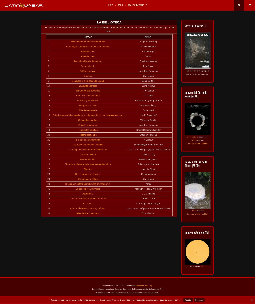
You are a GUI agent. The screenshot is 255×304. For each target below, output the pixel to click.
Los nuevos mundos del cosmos (88, 145)
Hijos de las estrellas (88, 130)
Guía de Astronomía (87, 110)
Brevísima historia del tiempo (87, 61)
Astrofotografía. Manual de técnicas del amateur (87, 46)
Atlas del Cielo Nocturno (87, 213)
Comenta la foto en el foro (198, 144)
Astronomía (87, 194)
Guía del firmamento (87, 125)
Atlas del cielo (87, 51)
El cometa (88, 203)
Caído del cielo (88, 66)
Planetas (88, 169)
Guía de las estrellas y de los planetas (88, 199)
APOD (194, 140)
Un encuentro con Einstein (87, 174)
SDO (202, 266)
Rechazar (199, 300)
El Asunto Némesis (88, 86)
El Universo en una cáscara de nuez (88, 42)
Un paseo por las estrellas (88, 189)
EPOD (194, 210)
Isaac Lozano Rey (144, 286)
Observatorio (192, 137)
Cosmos (88, 76)
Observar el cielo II (88, 159)
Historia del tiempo (88, 135)
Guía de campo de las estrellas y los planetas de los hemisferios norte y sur (87, 115)
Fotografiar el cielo (88, 105)
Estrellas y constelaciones (88, 96)
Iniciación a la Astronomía (88, 140)
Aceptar (188, 300)
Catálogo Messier (88, 71)
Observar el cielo (88, 154)
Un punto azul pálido (88, 179)
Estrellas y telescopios (87, 100)
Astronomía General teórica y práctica (87, 208)
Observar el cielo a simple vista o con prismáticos (88, 164)
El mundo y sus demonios (88, 91)
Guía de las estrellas (87, 120)
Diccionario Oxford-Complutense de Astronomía (87, 184)
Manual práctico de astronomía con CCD (88, 149)
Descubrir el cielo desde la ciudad (88, 81)
